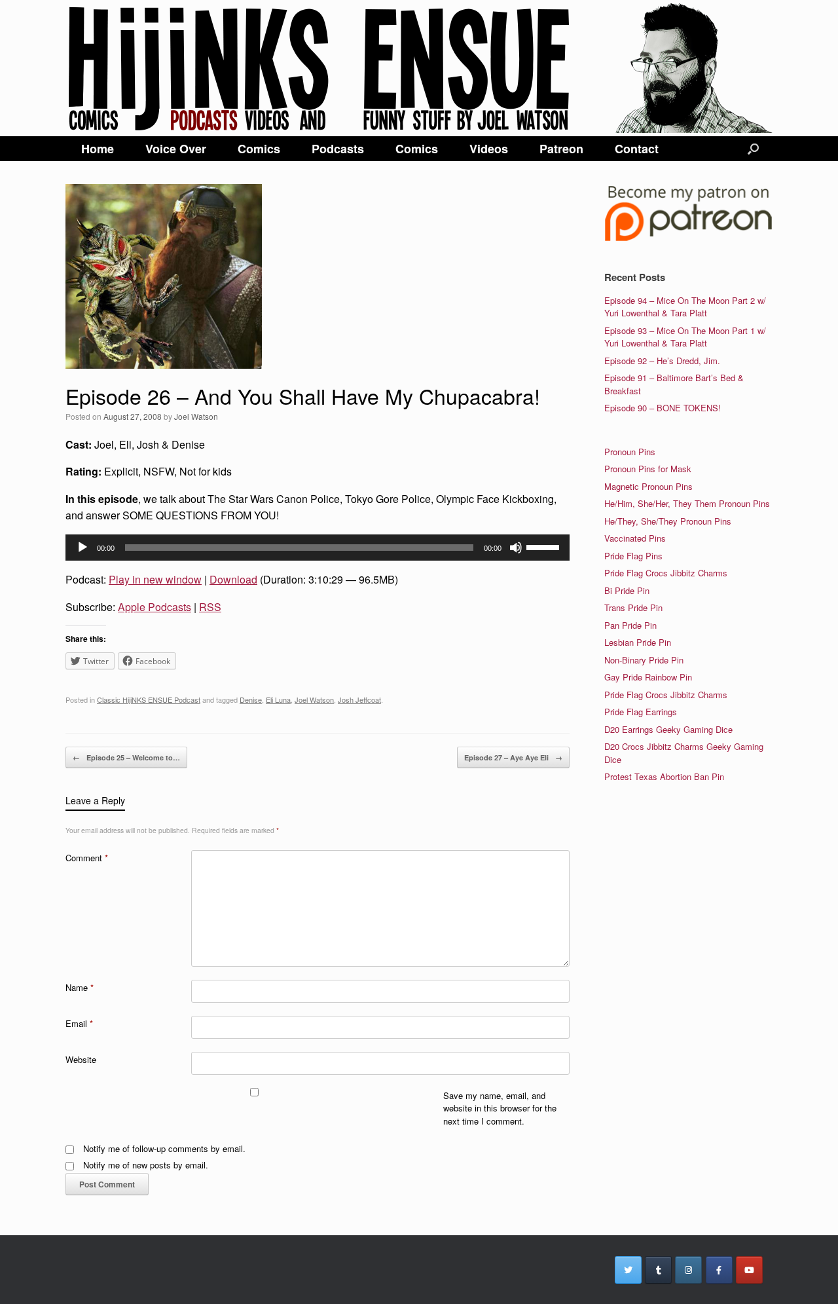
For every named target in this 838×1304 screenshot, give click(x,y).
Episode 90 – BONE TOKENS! (662, 407)
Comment (86, 857)
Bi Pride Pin (626, 590)
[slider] (544, 546)
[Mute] (515, 547)
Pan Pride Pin (630, 625)
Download (233, 579)
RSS (210, 606)
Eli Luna (278, 699)
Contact (637, 148)
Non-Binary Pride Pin (643, 660)
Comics (259, 148)
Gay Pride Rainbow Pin (648, 677)
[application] (317, 547)
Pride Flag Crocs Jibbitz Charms (665, 573)
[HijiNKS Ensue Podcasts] (419, 68)
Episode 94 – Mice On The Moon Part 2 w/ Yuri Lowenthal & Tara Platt (685, 307)
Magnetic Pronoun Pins (648, 486)
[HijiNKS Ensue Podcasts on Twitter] (628, 1270)
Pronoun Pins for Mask (647, 468)
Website (80, 1059)
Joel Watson (196, 416)
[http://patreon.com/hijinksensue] (688, 239)
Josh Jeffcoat (359, 699)
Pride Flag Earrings (640, 711)
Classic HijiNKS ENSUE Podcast (148, 699)
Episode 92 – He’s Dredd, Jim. (662, 360)
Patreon (561, 148)
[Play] (82, 547)
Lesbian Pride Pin (637, 642)
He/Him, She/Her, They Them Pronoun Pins (687, 503)
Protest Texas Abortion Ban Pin (664, 776)
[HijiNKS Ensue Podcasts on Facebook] (719, 1270)
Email (79, 1023)
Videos (488, 148)
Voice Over (175, 148)
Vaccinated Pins (635, 538)
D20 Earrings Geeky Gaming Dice (668, 729)
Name (79, 987)
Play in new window (155, 579)
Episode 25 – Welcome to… (126, 757)
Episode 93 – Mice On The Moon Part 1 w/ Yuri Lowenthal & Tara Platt (685, 337)
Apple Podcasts (154, 606)
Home (97, 148)
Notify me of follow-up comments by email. (164, 1148)
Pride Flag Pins (633, 556)
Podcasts (338, 148)
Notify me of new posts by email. (145, 1165)
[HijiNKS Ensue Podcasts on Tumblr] (658, 1270)
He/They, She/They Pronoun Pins (667, 521)
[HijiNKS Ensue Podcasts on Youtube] (749, 1270)
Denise (251, 699)
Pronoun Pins (629, 451)
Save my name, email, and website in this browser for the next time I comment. (499, 1108)
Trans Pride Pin (633, 607)
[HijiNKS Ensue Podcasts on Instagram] (688, 1270)
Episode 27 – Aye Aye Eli (513, 757)
